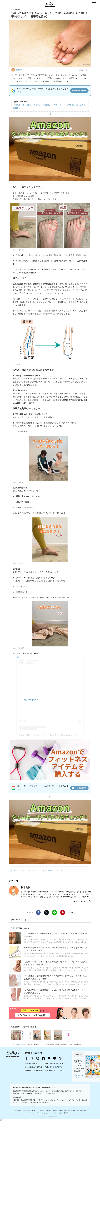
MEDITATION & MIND (49, 1063)
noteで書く (70, 912)
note (43, 1058)
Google (60, 1058)
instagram (37, 1058)
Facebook (38, 912)
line (54, 1058)
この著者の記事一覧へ (78, 901)
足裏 (15, 870)
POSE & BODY (31, 1063)
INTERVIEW (30, 1067)
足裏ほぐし (49, 870)
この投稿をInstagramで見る (30, 700)
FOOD (40, 1067)
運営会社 (82, 1110)
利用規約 (48, 1110)
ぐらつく (58, 870)
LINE (54, 912)
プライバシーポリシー (59, 1110)
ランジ (41, 870)
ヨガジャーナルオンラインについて (40, 1113)
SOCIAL (63, 1063)
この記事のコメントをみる (20, 920)
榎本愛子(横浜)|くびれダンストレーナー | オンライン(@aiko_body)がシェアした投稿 (51, 735)
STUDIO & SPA (55, 1070)
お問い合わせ (17, 1110)
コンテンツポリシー (72, 1110)
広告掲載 (41, 1110)
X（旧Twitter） (32, 1058)
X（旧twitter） (46, 912)
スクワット (32, 870)
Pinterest (62, 912)
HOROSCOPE (42, 1070)
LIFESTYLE (30, 1070)
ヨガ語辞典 (65, 1113)
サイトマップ (56, 1113)
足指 (23, 870)
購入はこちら (78, 1076)
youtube (48, 1058)
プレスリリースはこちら (30, 1110)
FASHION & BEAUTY (53, 1067)
